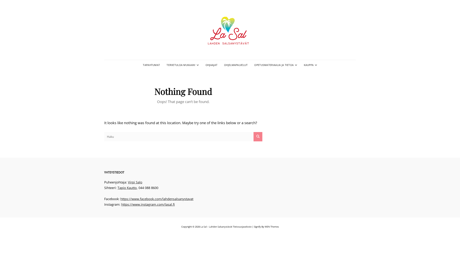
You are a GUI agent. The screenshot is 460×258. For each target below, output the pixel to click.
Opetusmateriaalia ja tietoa (274, 65)
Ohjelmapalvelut (236, 65)
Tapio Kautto (127, 188)
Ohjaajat (211, 65)
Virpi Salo (135, 182)
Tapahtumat (151, 65)
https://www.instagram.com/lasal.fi (148, 204)
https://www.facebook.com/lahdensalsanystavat (156, 199)
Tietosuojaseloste (242, 226)
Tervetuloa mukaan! (181, 65)
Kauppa (309, 65)
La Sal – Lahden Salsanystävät (216, 226)
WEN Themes (272, 226)
